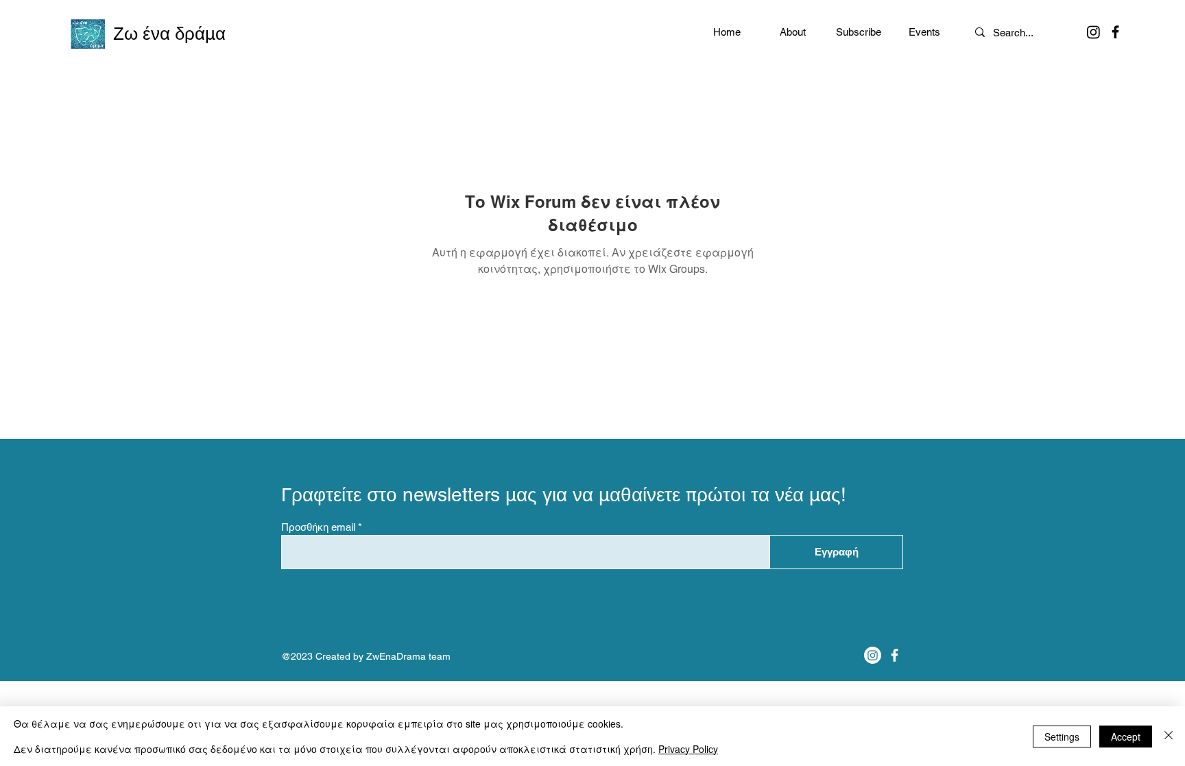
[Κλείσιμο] (1168, 736)
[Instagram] (1093, 31)
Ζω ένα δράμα (169, 33)
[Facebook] (1115, 31)
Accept (1125, 736)
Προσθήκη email (318, 527)
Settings (1061, 736)
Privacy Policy (688, 749)
